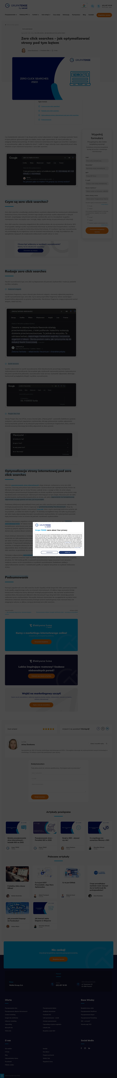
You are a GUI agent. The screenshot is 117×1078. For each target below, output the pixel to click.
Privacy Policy (68, 542)
